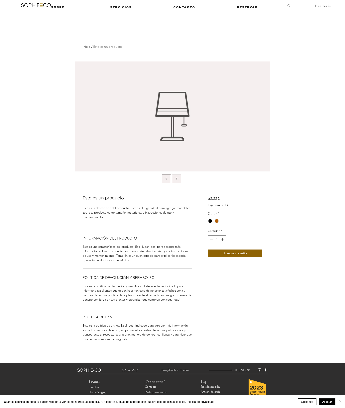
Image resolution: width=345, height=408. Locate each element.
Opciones (307, 402)
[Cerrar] (340, 401)
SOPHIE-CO (89, 370)
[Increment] (223, 239)
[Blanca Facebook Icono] (266, 370)
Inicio (86, 47)
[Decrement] (211, 239)
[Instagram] (260, 370)
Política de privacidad (200, 402)
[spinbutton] (217, 239)
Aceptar (327, 402)
